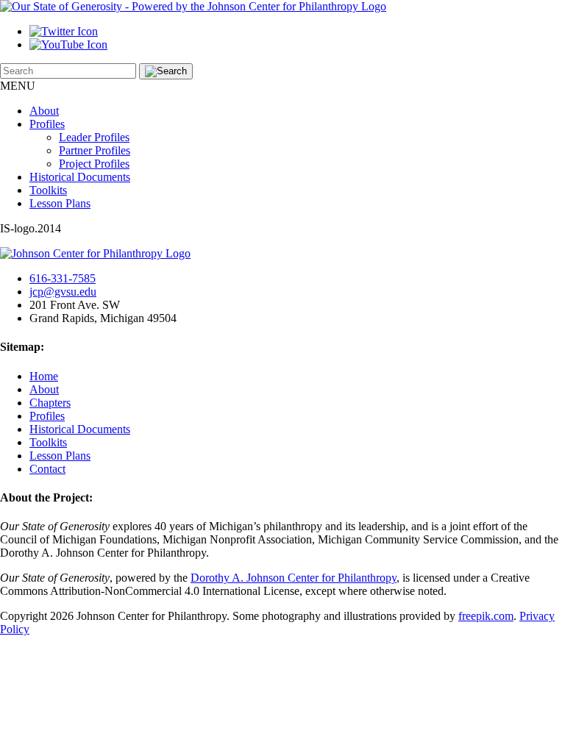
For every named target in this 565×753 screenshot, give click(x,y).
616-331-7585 (62, 278)
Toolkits (48, 190)
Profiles (47, 124)
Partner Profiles (94, 150)
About (44, 110)
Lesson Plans (59, 203)
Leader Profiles (94, 137)
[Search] (166, 71)
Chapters (50, 402)
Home (43, 376)
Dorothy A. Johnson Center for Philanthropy (294, 577)
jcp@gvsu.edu (62, 291)
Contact (47, 469)
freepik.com (486, 616)
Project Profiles (94, 163)
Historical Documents (79, 177)
